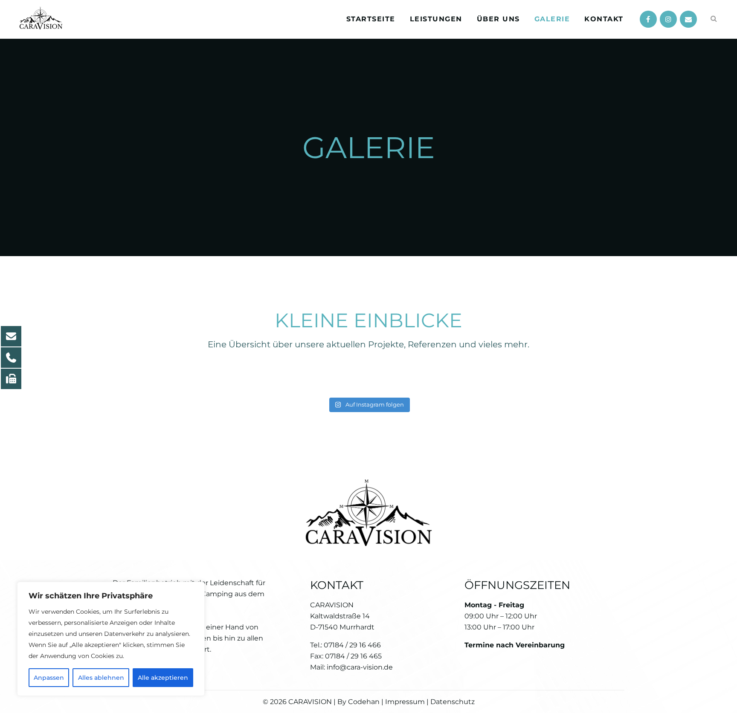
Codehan (364, 702)
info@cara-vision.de (360, 667)
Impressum (404, 702)
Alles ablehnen (101, 677)
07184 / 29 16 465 (353, 656)
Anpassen (49, 677)
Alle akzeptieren (163, 677)
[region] (111, 639)
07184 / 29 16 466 (352, 645)
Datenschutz (452, 702)
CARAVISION (310, 702)
